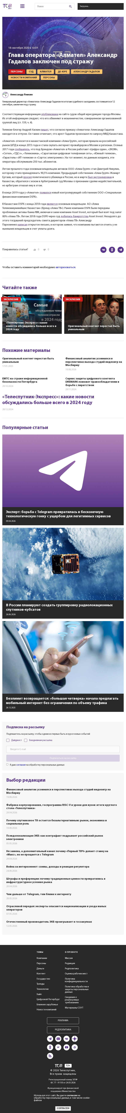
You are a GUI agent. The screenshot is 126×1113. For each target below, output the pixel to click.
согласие (21, 765)
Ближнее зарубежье (47, 1004)
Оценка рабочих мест (76, 973)
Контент (41, 973)
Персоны (41, 963)
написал (22, 224)
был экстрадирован (100, 177)
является (52, 204)
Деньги (40, 968)
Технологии (43, 989)
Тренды (40, 984)
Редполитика (72, 968)
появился (45, 192)
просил (27, 177)
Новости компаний (46, 1009)
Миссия (69, 958)
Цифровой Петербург (48, 999)
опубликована (49, 114)
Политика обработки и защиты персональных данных (77, 989)
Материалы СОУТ (74, 1008)
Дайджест (16, 740)
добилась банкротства (74, 216)
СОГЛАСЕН (63, 1108)
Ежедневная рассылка (40, 740)
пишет (44, 130)
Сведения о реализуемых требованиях (72, 1000)
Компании (42, 958)
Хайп (39, 994)
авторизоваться (65, 267)
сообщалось (22, 149)
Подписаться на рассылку (63, 758)
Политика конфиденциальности (76, 980)
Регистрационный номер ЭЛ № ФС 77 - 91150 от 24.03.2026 (63, 1081)
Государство (43, 979)
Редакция (70, 963)
